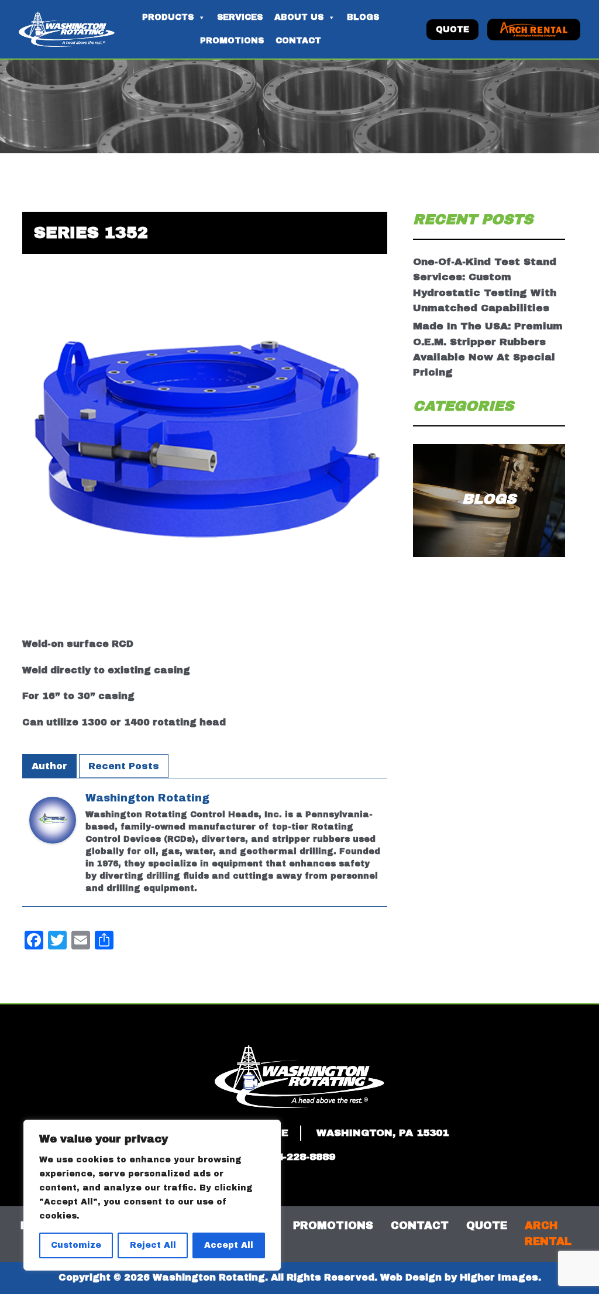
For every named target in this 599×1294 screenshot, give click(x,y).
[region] (152, 1195)
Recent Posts (123, 766)
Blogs (363, 17)
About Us (298, 17)
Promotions (232, 40)
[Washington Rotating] (52, 828)
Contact (298, 40)
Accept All (228, 1245)
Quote (452, 29)
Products (168, 17)
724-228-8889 (299, 1156)
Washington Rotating (147, 798)
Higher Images (499, 1277)
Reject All (153, 1245)
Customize (76, 1245)
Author (49, 766)
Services (240, 17)
